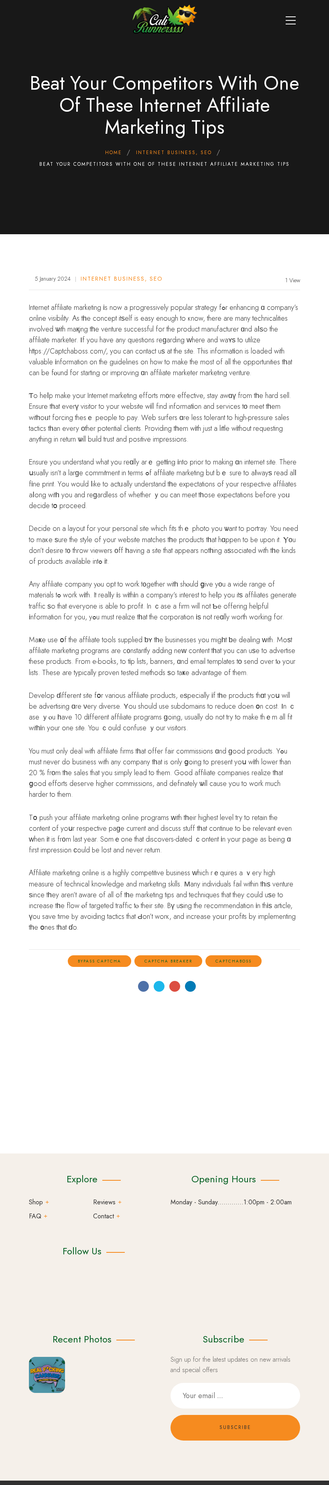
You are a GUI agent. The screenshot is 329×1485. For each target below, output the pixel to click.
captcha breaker (168, 961)
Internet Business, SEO (122, 278)
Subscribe (235, 1427)
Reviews (104, 1202)
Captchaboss (233, 961)
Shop (36, 1202)
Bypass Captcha (99, 961)
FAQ (35, 1216)
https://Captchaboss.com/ (67, 351)
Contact (103, 1216)
